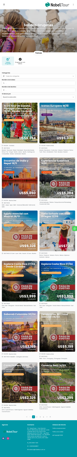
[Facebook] (3, 438)
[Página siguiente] (46, 416)
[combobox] (38, 90)
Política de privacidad (59, 428)
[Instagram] (8, 438)
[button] (73, 5)
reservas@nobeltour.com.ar (37, 449)
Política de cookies (58, 432)
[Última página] (50, 416)
